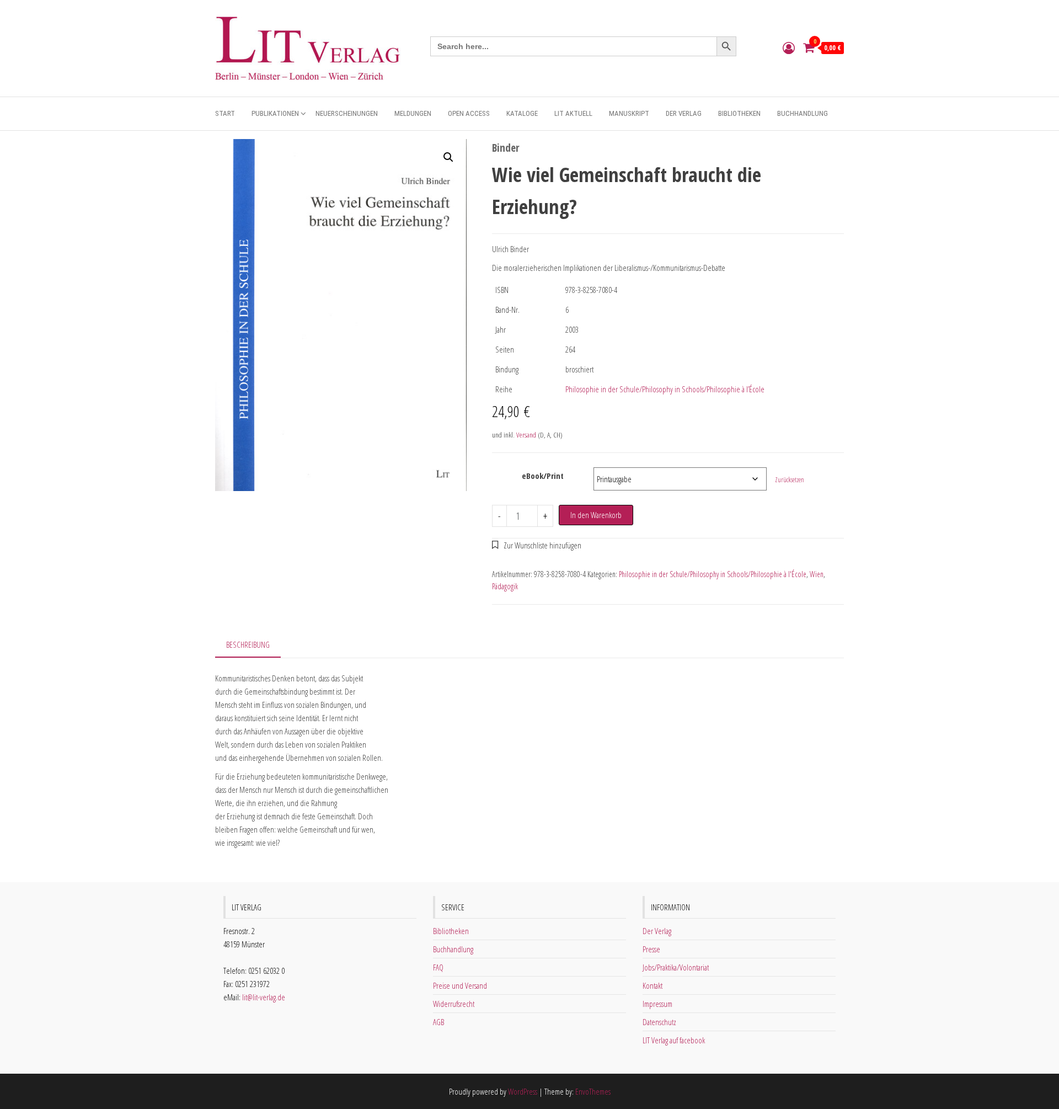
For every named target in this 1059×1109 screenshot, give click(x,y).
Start (225, 113)
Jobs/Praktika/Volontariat (676, 967)
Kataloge (522, 113)
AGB (438, 1021)
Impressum (657, 1003)
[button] (448, 157)
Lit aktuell (573, 113)
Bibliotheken (739, 113)
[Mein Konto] (789, 47)
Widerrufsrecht (453, 1003)
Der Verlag (684, 113)
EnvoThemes (593, 1091)
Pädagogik (505, 586)
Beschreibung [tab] (248, 644)
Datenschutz (659, 1021)
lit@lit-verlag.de (263, 997)
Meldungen (412, 113)
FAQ (438, 967)
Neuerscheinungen (346, 113)
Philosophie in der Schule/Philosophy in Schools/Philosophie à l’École (664, 388)
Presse (651, 949)
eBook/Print (543, 475)
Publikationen (275, 113)
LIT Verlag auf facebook (674, 1040)
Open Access (469, 113)
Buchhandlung (802, 113)
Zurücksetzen (789, 479)
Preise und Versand (460, 985)
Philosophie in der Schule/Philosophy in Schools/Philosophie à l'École (712, 574)
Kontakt (652, 985)
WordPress (522, 1091)
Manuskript (629, 113)
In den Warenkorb (596, 514)
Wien (816, 574)
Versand (526, 435)
